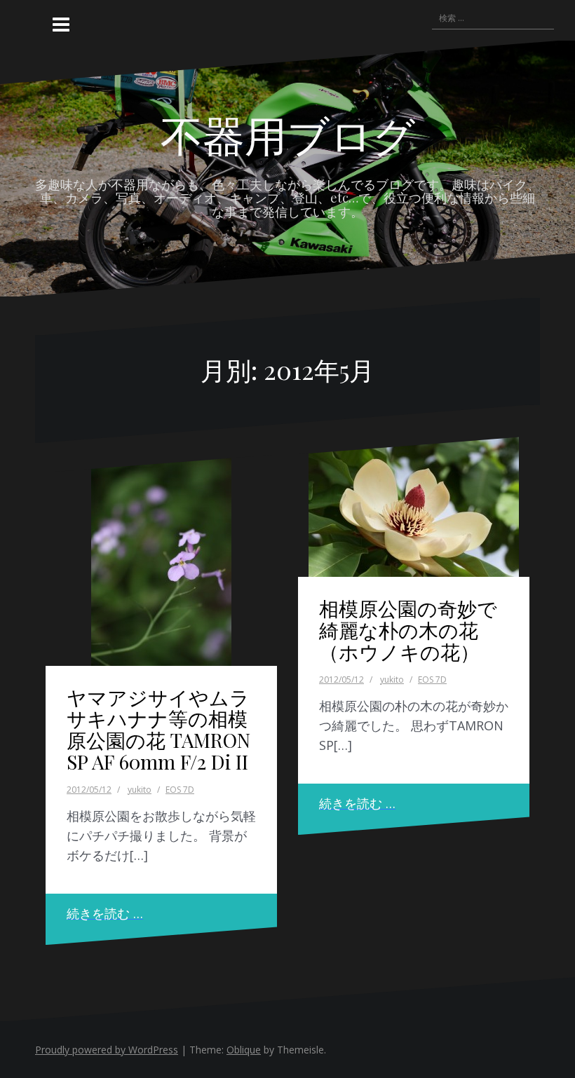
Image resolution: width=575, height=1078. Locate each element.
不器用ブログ (288, 134)
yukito (139, 790)
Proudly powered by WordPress (106, 1049)
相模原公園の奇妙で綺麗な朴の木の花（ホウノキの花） (408, 629)
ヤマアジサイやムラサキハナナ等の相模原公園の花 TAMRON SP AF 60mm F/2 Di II (158, 729)
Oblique (243, 1049)
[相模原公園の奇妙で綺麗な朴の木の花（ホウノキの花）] (413, 507)
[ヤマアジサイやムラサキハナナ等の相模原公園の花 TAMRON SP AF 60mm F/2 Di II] (161, 561)
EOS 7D (179, 790)
